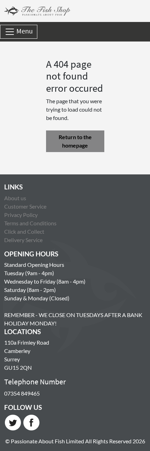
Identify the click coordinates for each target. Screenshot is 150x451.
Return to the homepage (75, 141)
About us (15, 198)
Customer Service (25, 206)
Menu (24, 31)
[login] (37, 11)
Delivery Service (23, 239)
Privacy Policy (21, 214)
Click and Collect (24, 231)
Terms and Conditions (30, 223)
